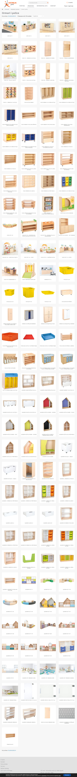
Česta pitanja (4, 764)
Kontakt (3, 762)
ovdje (59, 775)
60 (11, 16)
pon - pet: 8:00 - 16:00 (47, 772)
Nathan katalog (5, 768)
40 (10, 16)
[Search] (48, 2)
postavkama (44, 775)
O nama (3, 759)
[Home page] (2, 9)
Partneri (3, 766)
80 (13, 16)
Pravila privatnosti (5, 772)
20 (8, 16)
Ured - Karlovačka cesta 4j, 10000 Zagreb (52, 770)
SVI (15, 16)
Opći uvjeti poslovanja (6, 770)
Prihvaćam (67, 775)
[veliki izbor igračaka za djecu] (10, 4)
